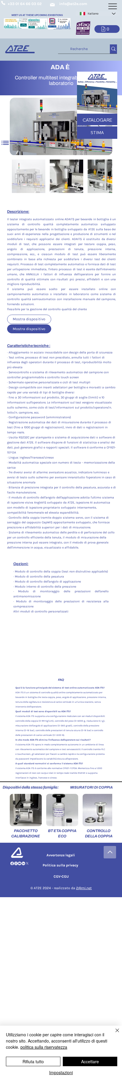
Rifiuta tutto (33, 1061)
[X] (27, 863)
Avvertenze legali (60, 855)
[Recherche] (113, 49)
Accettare (90, 1061)
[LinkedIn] (23, 863)
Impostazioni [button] (61, 1072)
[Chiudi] (114, 1034)
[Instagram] (16, 863)
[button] (107, 29)
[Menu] (5, 143)
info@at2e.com (73, 3)
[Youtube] (19, 863)
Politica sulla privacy (60, 865)
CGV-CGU (61, 876)
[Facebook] (12, 863)
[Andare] (110, 852)
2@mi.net (84, 888)
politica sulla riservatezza (43, 1047)
